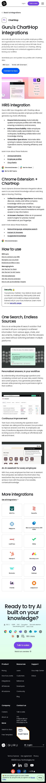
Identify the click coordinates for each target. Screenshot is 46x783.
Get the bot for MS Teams (11, 272)
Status (33, 676)
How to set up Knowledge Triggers (14, 282)
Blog (18, 697)
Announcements (14, 156)
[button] (42, 3)
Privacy (36, 756)
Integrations (6, 681)
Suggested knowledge (16, 236)
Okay (40, 778)
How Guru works (7, 676)
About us (5, 717)
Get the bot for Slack (9, 269)
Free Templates (7, 735)
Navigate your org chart (10, 260)
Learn (19, 671)
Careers (4, 712)
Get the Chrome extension (11, 279)
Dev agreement (26, 756)
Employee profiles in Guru (11, 263)
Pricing (4, 671)
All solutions (6, 691)
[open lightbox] (23, 88)
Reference (20, 681)
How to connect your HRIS (11, 257)
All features (6, 686)
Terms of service (13, 756)
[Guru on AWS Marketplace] (23, 733)
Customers (20, 676)
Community (21, 691)
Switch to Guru (7, 730)
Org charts (12, 162)
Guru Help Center (37, 671)
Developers (21, 686)
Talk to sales (33, 3)
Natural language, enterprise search (22, 229)
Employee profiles (14, 159)
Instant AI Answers (15, 232)
